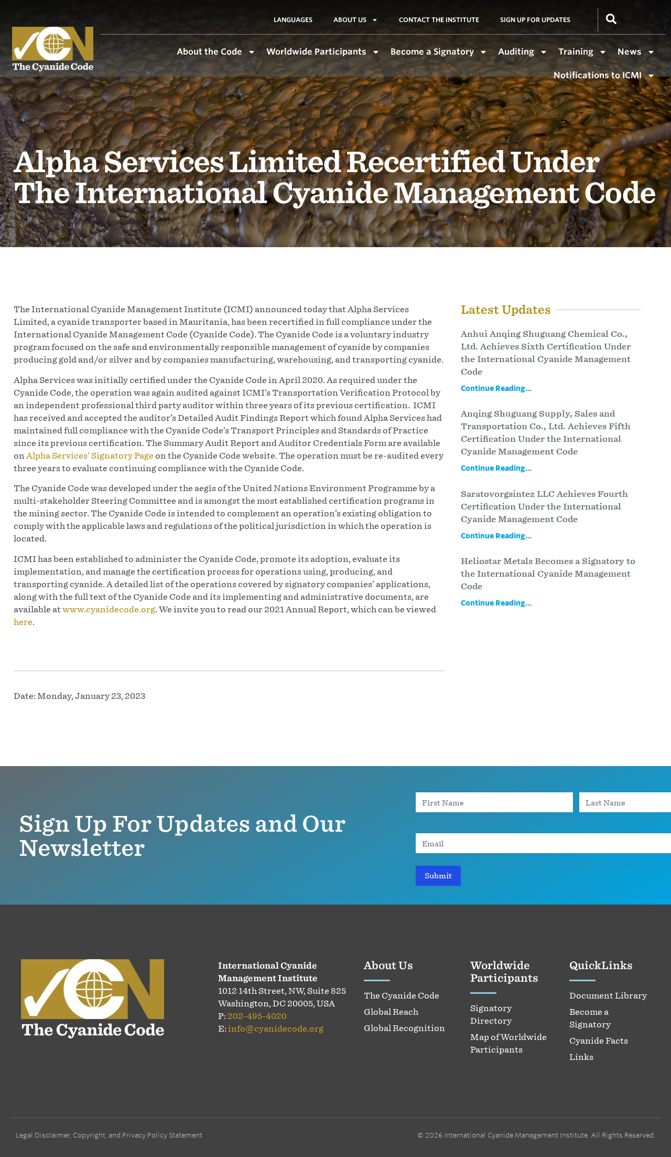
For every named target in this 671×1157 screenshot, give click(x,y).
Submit (438, 875)
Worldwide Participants (316, 51)
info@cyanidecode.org (275, 1028)
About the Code (209, 51)
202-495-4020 (257, 1016)
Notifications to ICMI (598, 75)
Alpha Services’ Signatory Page (90, 455)
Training (575, 51)
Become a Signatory (432, 51)
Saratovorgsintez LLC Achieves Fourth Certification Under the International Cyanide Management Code (544, 506)
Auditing (516, 51)
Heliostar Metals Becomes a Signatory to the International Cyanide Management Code (548, 573)
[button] (611, 17)
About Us (349, 19)
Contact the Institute (439, 19)
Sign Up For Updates (535, 19)
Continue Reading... (496, 388)
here (23, 622)
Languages (293, 19)
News (630, 51)
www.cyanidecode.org (108, 609)
